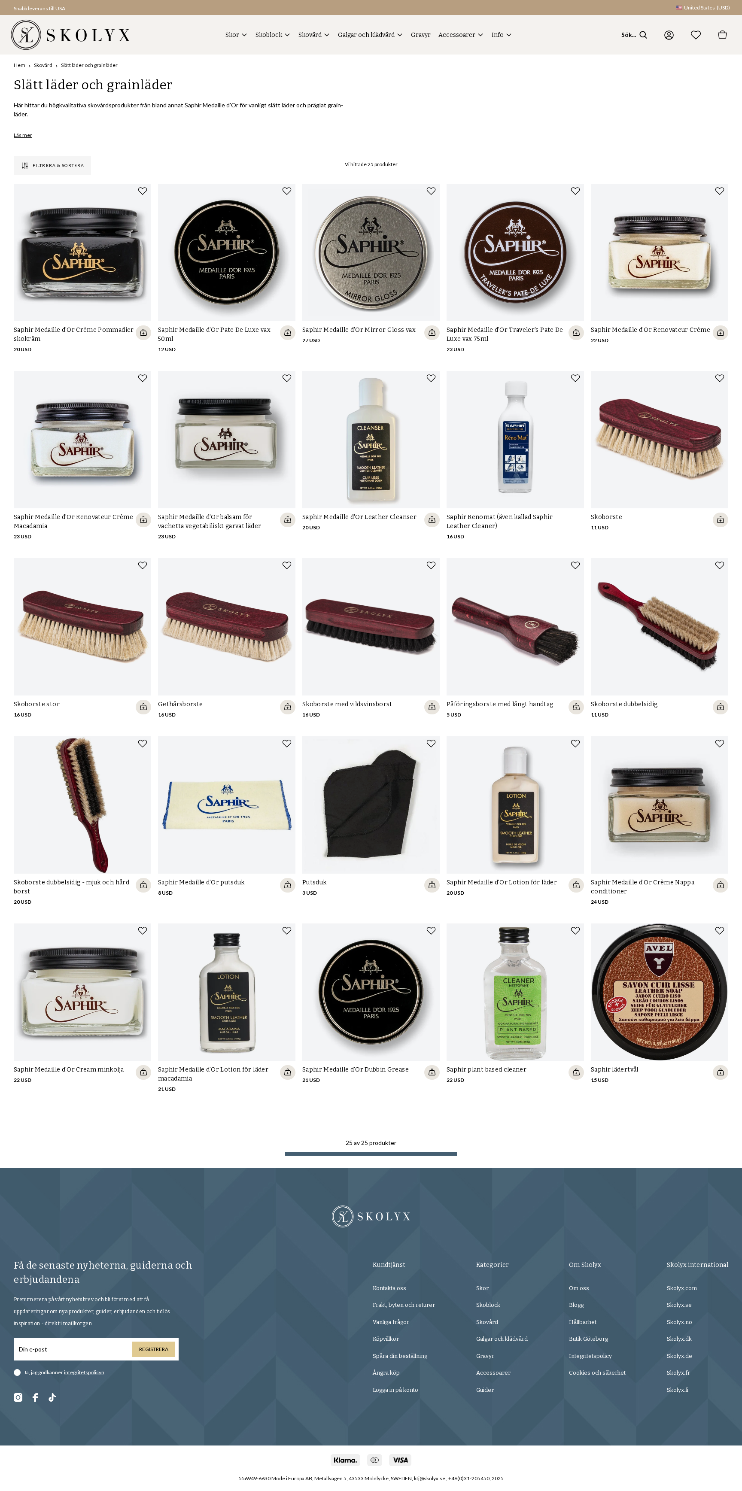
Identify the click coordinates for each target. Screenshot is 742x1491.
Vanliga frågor (391, 1322)
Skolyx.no (679, 1322)
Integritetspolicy (590, 1356)
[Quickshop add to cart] (143, 332)
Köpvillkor (386, 1339)
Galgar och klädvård (366, 35)
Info (498, 35)
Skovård (310, 35)
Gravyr (421, 35)
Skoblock (268, 35)
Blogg (576, 1305)
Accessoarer (456, 35)
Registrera (153, 1349)
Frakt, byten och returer (404, 1305)
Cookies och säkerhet (597, 1373)
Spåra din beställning (400, 1356)
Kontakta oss (389, 1288)
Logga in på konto (395, 1390)
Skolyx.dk (679, 1339)
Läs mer (23, 135)
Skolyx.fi (677, 1390)
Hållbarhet (582, 1322)
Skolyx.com (682, 1288)
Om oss (579, 1288)
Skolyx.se (679, 1305)
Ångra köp (386, 1373)
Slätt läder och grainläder (89, 65)
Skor (232, 35)
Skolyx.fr (678, 1373)
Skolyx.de (679, 1356)
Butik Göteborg (588, 1339)
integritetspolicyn (84, 1372)
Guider (485, 1390)
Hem (19, 65)
